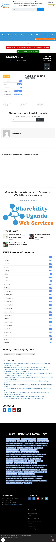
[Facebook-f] (4, 410)
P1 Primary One (28, 291)
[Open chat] (3, 540)
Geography (41, 443)
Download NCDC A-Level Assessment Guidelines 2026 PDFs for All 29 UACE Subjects (17, 236)
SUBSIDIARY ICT (13, 452)
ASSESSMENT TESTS (26, 474)
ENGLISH (42, 439)
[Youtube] (14, 410)
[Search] (40, 9)
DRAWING (35, 469)
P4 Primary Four (28, 301)
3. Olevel (28, 263)
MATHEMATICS (13, 439)
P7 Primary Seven (28, 311)
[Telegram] (46, 498)
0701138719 (33, 200)
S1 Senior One (28, 315)
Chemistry (43, 441)
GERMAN (28, 483)
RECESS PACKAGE (14, 469)
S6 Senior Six (28, 332)
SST (38, 478)
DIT (34, 463)
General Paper (13, 465)
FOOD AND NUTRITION (15, 472)
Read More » (11, 239)
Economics (23, 454)
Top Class (28, 335)
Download (6, 76)
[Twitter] (9, 410)
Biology (22, 441)
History (11, 447)
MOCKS (38, 447)
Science (32, 78)
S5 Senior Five (28, 329)
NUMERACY (11, 474)
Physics (11, 441)
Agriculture (13, 450)
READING (22, 461)
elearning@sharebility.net (14, 504)
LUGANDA (11, 458)
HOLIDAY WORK (40, 472)
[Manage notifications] (53, 540)
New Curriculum (40, 465)
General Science (14, 478)
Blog (32, 35)
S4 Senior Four (28, 325)
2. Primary (28, 260)
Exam (26, 469)
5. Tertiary (28, 270)
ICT (44, 469)
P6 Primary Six (28, 308)
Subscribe (40, 119)
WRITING (43, 480)
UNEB (10, 463)
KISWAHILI (11, 461)
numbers (26, 465)
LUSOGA (38, 476)
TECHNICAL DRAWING (25, 467)
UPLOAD (38, 35)
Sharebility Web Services (14, 537)
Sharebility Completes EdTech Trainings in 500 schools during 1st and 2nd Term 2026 (43, 236)
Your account (49, 35)
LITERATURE (12, 456)
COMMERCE (23, 458)
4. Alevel (28, 267)
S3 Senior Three (28, 322)
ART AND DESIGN (38, 454)
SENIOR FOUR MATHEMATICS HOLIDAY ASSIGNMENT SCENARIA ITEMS (24, 396)
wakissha (35, 458)
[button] (45, 65)
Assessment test (30, 480)
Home (3, 35)
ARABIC (28, 472)
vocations (28, 339)
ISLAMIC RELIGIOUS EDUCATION (31, 456)
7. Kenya (28, 277)
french (39, 467)
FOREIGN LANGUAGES (14, 483)
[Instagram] (19, 410)
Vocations (28, 342)
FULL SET (11, 467)
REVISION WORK (29, 439)
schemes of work (22, 463)
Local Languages (14, 480)
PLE (27, 78)
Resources (24, 35)
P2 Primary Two (28, 294)
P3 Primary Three (28, 298)
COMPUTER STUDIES (15, 443)
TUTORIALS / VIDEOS (29, 450)
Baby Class (28, 284)
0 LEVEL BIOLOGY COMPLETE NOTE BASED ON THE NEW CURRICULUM (24, 398)
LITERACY (11, 454)
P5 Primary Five (28, 305)
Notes (28, 476)
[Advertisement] (28, 22)
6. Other (28, 274)
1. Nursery (28, 257)
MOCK (32, 441)
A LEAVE (28, 281)
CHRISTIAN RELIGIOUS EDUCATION (34, 445)
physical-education (15, 476)
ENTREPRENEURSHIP (30, 452)
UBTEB (39, 461)
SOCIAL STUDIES (13, 445)
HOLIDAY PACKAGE (25, 447)
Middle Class (28, 287)
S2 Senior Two (28, 318)
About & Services (13, 35)
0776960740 (25, 200)
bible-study (28, 478)
